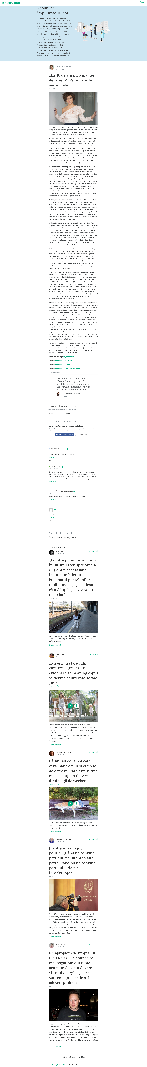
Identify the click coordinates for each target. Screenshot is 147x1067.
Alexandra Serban (67, 491)
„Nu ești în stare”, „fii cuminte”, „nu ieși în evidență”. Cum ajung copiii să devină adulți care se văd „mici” (73, 673)
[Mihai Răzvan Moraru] (51, 840)
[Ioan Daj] (52, 466)
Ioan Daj (58, 467)
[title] (59, 394)
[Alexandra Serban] (54, 491)
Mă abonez (69, 413)
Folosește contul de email (83, 434)
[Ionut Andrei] (53, 449)
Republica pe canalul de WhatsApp (67, 369)
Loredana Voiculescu (71, 393)
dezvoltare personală (63, 537)
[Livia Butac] (51, 655)
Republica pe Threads (62, 365)
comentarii (93, 551)
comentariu (93, 654)
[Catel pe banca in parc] (73, 803)
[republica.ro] (52, 1064)
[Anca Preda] (51, 552)
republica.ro (10, 2)
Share (74, 1064)
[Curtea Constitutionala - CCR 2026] (73, 895)
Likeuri (95, 444)
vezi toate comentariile (73, 525)
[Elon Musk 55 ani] (73, 1005)
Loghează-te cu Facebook (65, 434)
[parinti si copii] (73, 706)
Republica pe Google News (64, 361)
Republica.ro (75, 537)
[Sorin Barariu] (51, 945)
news (51, 537)
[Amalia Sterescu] (51, 67)
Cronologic (85, 444)
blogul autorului (68, 357)
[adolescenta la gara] (73, 617)
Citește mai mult (55, 645)
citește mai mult (53, 457)
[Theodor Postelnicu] (51, 753)
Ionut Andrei (62, 449)
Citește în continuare (73, 1057)
